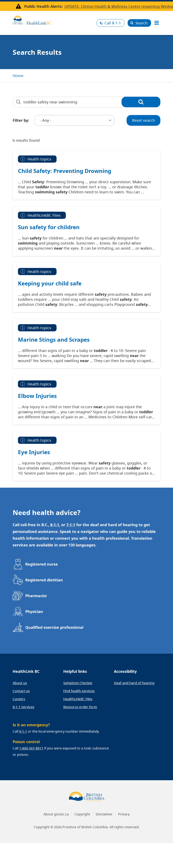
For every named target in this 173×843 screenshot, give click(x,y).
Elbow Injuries (37, 396)
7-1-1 (70, 524)
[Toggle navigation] (156, 23)
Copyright (82, 814)
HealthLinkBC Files (77, 699)
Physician (34, 611)
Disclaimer (104, 814)
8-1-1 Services (23, 707)
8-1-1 (112, 22)
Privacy (124, 814)
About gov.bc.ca (56, 814)
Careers (19, 699)
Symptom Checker (78, 683)
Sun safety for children (49, 227)
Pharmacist (36, 595)
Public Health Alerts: (43, 6)
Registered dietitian (44, 579)
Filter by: (21, 120)
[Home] (53, 19)
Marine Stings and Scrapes (54, 339)
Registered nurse (41, 564)
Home (18, 75)
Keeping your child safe (49, 283)
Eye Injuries (34, 452)
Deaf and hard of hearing (134, 683)
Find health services (79, 691)
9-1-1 (23, 731)
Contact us (21, 691)
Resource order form (80, 707)
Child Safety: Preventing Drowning (64, 171)
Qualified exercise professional (54, 627)
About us (20, 683)
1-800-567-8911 (31, 748)
